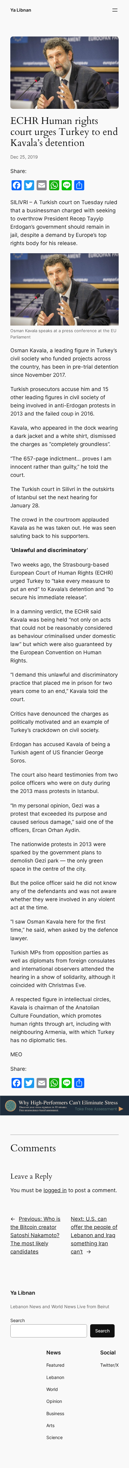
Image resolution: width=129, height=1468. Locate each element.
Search (17, 1320)
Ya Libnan (20, 10)
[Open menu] (115, 10)
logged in (55, 1190)
